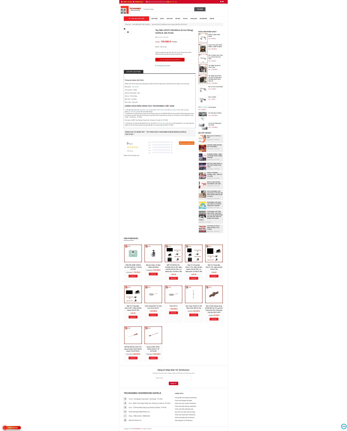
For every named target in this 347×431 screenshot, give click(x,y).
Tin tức (185, 18)
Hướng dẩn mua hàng (163, 65)
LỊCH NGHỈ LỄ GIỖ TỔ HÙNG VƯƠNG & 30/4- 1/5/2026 (213, 227)
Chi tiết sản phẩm (134, 72)
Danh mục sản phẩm (137, 18)
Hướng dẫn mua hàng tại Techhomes (186, 397)
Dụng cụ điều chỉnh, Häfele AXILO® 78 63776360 (153, 349)
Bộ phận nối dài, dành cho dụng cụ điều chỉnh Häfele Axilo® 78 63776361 (133, 349)
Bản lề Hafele (212, 97)
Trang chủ (128, 24)
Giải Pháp (170, 18)
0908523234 (139, 2)
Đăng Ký (173, 383)
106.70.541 (135, 86)
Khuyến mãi (203, 18)
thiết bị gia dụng (161, 123)
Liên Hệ (212, 18)
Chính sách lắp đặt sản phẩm (183, 400)
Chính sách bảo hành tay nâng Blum (185, 406)
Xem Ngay (133, 276)
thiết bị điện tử (161, 110)
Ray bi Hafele (212, 107)
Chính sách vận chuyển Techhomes (185, 403)
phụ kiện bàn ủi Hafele (214, 113)
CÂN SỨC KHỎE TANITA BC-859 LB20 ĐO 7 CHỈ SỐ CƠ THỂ (133, 267)
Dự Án (162, 18)
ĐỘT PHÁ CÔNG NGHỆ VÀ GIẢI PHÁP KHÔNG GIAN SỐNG (214, 165)
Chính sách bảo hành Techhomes (185, 417)
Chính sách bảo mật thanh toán (184, 409)
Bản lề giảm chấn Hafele (215, 86)
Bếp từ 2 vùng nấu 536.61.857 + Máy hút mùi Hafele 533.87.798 (133, 308)
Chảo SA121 (174, 306)
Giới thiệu (154, 18)
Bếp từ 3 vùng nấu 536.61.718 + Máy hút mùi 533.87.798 (214, 267)
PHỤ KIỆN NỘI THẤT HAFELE (141, 24)
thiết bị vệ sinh (146, 110)
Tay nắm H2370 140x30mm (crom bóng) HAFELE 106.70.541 (169, 24)
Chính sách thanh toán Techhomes (185, 414)
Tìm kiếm (200, 9)
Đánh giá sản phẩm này (186, 143)
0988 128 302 (127, 2)
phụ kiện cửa (174, 110)
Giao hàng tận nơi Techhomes (184, 420)
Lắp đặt (177, 18)
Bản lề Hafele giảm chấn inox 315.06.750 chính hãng (215, 57)
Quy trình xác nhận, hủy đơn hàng (185, 412)
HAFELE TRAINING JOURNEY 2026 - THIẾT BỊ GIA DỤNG (214, 174)
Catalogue (193, 18)
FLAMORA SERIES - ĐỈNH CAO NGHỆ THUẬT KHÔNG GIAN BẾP (214, 156)
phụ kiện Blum (132, 111)
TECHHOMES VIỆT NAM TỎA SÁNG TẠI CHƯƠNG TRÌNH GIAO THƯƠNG (214, 204)
